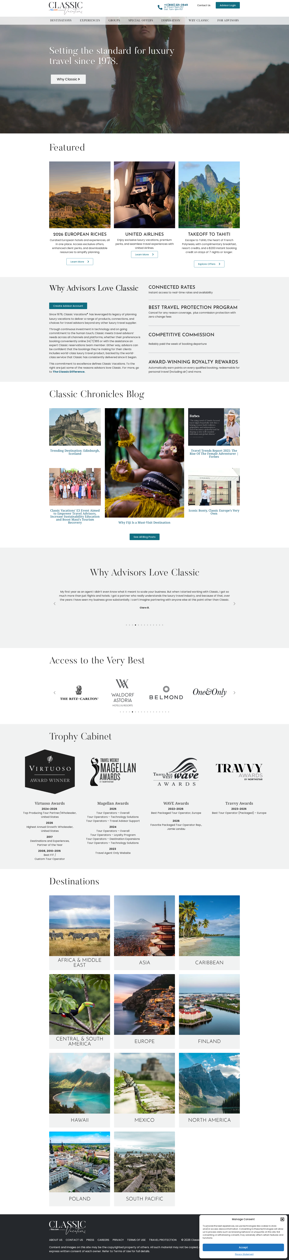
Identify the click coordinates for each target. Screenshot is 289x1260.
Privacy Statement (244, 1254)
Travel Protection (162, 1240)
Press (90, 1240)
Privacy (118, 1240)
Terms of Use (136, 1240)
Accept (243, 1247)
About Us (55, 1240)
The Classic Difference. (69, 372)
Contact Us (203, 5)
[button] (282, 1219)
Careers (103, 1240)
